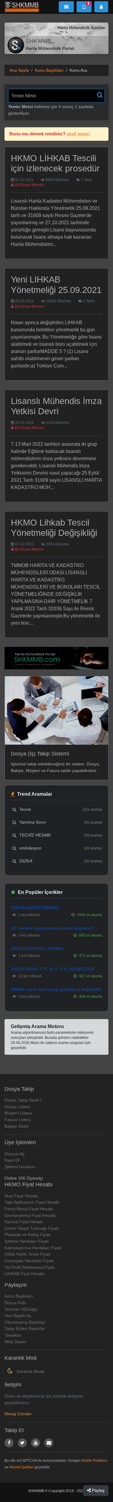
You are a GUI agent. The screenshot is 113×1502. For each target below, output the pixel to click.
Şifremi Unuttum (20, 1166)
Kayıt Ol (12, 1160)
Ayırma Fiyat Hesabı (24, 1221)
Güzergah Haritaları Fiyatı (29, 1260)
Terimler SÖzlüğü (21, 1309)
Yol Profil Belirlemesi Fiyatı (30, 1267)
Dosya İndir (15, 1302)
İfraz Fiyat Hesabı (21, 1195)
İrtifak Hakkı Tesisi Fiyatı (28, 1254)
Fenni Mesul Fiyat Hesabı (29, 1208)
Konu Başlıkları (49, 70)
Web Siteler (16, 1341)
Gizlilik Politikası (94, 1460)
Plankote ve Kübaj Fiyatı (28, 1234)
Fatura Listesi (17, 1119)
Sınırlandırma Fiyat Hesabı (30, 1215)
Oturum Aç (15, 1153)
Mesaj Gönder (18, 1413)
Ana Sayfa (19, 70)
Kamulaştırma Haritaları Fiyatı (33, 1247)
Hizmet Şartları (21, 1467)
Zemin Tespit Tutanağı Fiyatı (32, 1228)
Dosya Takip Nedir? (23, 1100)
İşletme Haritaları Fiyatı (27, 1241)
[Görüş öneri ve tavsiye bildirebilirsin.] (48, 1442)
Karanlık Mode (30, 1371)
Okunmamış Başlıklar (25, 1322)
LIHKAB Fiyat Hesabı (25, 1273)
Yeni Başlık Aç (18, 1315)
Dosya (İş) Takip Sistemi (40, 754)
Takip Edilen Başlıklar (25, 1328)
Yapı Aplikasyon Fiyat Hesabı (32, 1202)
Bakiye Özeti (16, 1126)
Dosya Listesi (17, 1106)
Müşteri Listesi (18, 1113)
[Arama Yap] (100, 95)
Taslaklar (13, 1335)
